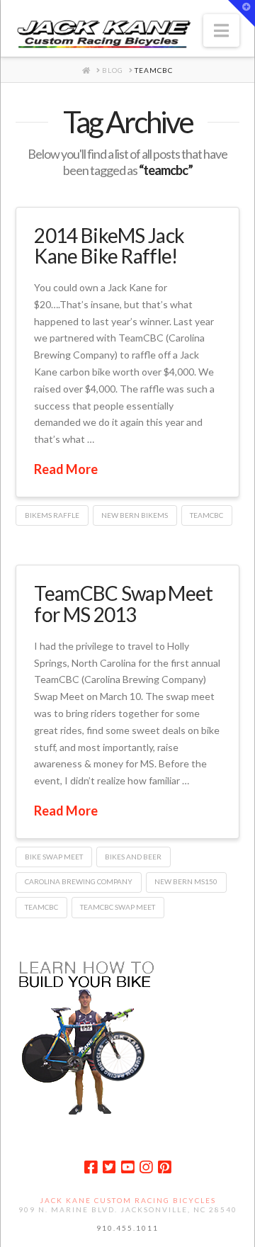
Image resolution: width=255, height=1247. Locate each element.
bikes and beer (133, 856)
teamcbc (206, 515)
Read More (66, 469)
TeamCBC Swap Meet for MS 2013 (123, 603)
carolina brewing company (78, 881)
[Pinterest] (164, 1167)
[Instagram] (146, 1167)
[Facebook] (90, 1167)
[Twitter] (109, 1167)
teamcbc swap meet (117, 907)
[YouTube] (127, 1167)
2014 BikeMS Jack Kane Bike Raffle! (109, 245)
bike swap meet (54, 856)
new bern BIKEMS (134, 515)
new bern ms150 (185, 881)
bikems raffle (52, 515)
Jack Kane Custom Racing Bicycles (128, 1200)
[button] (221, 30)
